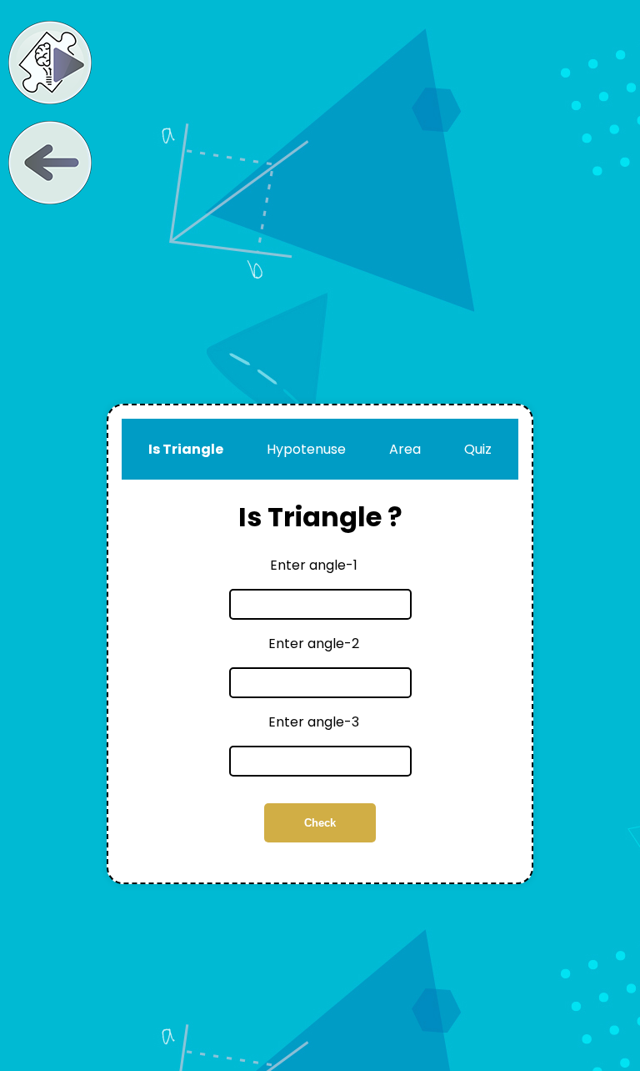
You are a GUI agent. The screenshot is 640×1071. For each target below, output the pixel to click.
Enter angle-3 (313, 722)
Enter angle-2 (313, 643)
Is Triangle (185, 449)
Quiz (478, 449)
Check (320, 823)
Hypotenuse (306, 449)
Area (405, 449)
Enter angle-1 (314, 565)
